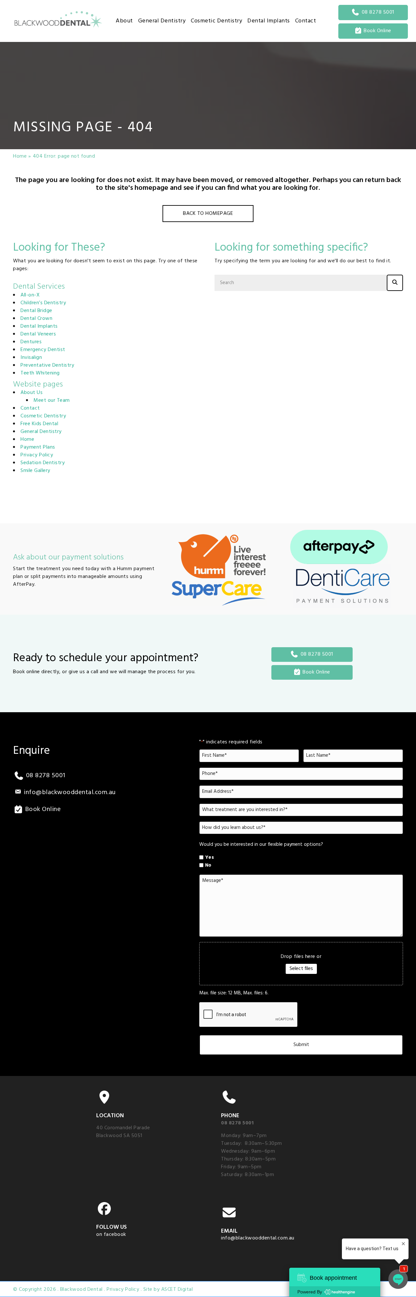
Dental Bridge (36, 311)
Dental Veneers (38, 334)
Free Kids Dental (39, 424)
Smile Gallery (35, 470)
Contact (30, 408)
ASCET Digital (177, 1289)
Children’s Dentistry (43, 303)
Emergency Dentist (42, 350)
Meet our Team (51, 400)
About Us (31, 392)
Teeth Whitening (40, 373)
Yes (209, 857)
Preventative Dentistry (47, 365)
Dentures (31, 342)
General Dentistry (41, 431)
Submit (301, 1045)
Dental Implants (39, 326)
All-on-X (30, 295)
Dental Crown (36, 318)
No (208, 865)
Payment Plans (37, 447)
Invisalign (31, 357)
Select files (301, 968)
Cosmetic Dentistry (43, 416)
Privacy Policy (36, 455)
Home (20, 156)
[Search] (395, 283)
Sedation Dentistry (42, 463)
